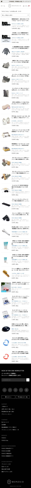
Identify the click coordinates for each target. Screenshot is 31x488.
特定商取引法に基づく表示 (8, 411)
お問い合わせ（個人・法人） (8, 409)
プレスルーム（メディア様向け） (9, 429)
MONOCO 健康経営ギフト (7, 456)
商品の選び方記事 (6, 469)
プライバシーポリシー (7, 414)
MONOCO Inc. (13, 486)
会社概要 (4, 424)
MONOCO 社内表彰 (6, 451)
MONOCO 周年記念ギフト (7, 448)
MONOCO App (5, 440)
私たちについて (5, 422)
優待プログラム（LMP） (7, 471)
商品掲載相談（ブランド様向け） (9, 427)
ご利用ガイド (5, 406)
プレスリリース (5, 464)
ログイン (9, 397)
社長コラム (4, 466)
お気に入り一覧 (24, 397)
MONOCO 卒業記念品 (6, 453)
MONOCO (4, 438)
